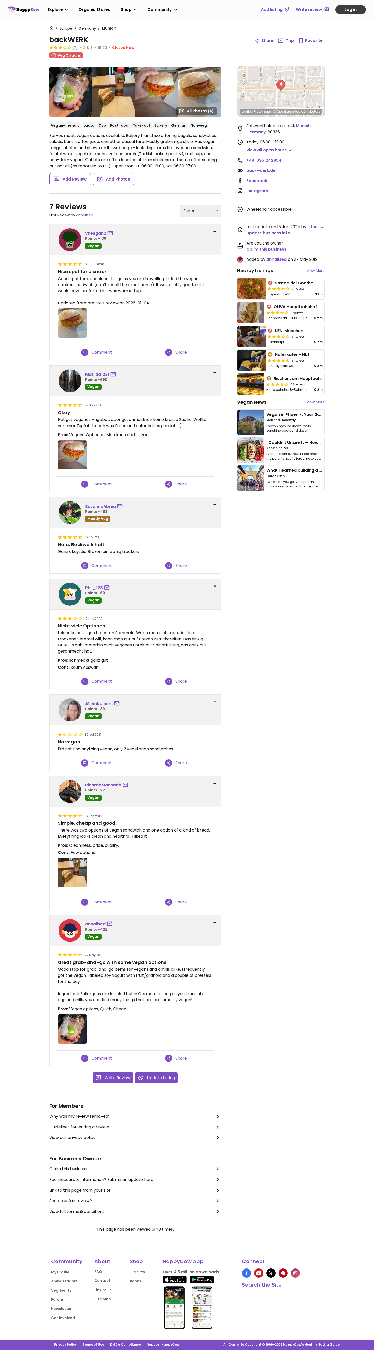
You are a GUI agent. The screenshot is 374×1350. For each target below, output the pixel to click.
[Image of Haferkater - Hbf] (251, 360)
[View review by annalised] (70, 930)
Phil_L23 (94, 588)
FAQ (98, 1271)
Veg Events (61, 1290)
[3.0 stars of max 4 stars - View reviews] (60, 47)
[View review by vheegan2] (70, 239)
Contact (102, 1280)
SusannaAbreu (100, 506)
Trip (290, 40)
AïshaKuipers (99, 704)
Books (135, 1281)
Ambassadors (64, 1281)
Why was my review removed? (79, 1116)
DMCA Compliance (125, 1344)
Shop (126, 9)
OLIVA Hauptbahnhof (295, 307)
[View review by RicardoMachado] (70, 791)
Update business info (268, 233)
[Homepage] (24, 9)
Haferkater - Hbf (292, 354)
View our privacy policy (72, 1138)
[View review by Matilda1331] (70, 381)
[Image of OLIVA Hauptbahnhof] (250, 312)
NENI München (289, 331)
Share (267, 40)
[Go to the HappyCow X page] (271, 1273)
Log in (350, 9)
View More (316, 270)
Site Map (102, 1299)
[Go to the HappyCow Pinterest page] (283, 1273)
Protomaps (262, 111)
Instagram (257, 191)
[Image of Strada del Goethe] (251, 288)
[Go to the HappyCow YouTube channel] (258, 1273)
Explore (55, 9)
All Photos (200, 111)
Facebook (256, 181)
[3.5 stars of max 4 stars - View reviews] (278, 288)
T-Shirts (137, 1272)
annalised (84, 215)
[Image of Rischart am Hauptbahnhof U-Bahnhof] (250, 384)
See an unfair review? (70, 1201)
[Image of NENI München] (251, 336)
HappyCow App (183, 1261)
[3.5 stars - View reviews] (277, 384)
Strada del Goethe (294, 283)
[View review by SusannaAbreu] (70, 512)
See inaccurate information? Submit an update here (101, 1179)
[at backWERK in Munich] (156, 92)
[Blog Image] (250, 422)
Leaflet (247, 111)
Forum (57, 1299)
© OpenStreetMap (286, 111)
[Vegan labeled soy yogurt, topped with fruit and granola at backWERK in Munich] (70, 92)
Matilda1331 (97, 374)
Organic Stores (94, 9)
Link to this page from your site (80, 1190)
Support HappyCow (163, 1344)
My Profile (60, 1272)
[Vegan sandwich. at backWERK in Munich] (113, 92)
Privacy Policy (65, 1344)
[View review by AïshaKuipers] (70, 710)
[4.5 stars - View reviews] (278, 360)
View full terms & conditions (77, 1211)
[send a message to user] (111, 233)
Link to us (103, 1289)
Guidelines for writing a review (79, 1127)
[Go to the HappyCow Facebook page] (246, 1273)
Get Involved (63, 1317)
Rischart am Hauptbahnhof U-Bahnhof (314, 378)
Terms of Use (93, 1344)
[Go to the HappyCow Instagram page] (295, 1273)
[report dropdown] (214, 232)
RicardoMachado (103, 785)
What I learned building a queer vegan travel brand (319, 470)
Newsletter (61, 1308)
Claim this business (68, 1169)
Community (159, 9)
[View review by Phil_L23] (70, 594)
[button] (280, 86)
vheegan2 (95, 233)
